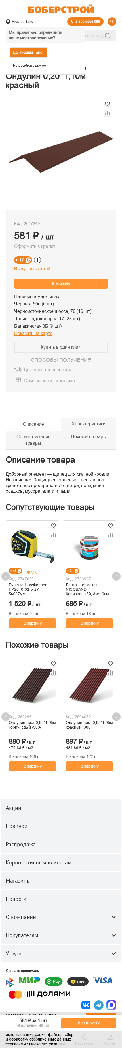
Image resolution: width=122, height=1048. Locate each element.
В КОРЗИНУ (89, 1023)
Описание (33, 424)
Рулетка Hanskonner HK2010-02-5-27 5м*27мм (28, 589)
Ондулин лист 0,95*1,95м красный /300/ (89, 724)
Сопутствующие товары (33, 440)
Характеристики (89, 423)
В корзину (61, 283)
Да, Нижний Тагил (28, 52)
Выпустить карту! (32, 268)
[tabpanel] (32, 546)
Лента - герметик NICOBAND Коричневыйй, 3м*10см (87, 589)
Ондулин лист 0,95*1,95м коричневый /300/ (32, 724)
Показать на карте (33, 333)
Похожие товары (89, 436)
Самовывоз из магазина (49, 381)
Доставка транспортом (48, 370)
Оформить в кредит (34, 246)
